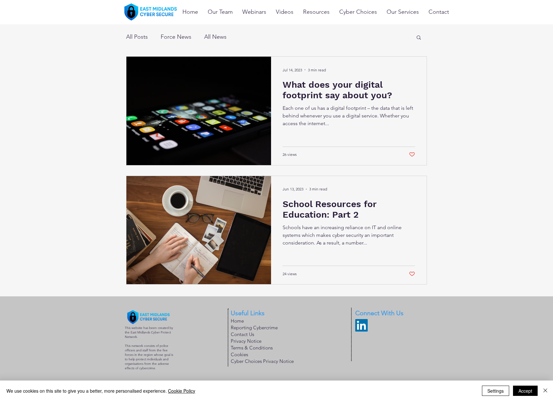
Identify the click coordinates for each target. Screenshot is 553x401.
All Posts (137, 36)
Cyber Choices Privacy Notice (262, 361)
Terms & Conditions (252, 348)
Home (237, 321)
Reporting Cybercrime (254, 328)
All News (215, 36)
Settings (495, 391)
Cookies (239, 354)
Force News (176, 36)
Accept (525, 391)
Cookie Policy (181, 391)
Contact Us (242, 334)
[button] (419, 38)
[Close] (545, 391)
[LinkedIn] (361, 325)
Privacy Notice (246, 341)
